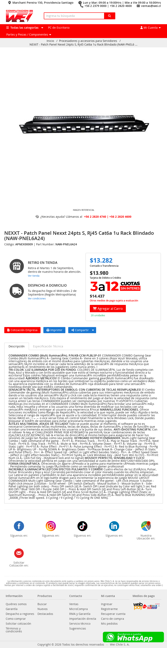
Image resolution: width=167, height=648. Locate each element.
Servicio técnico (79, 623)
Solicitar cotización (18, 623)
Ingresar (106, 604)
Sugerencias (77, 628)
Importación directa (82, 618)
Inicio (50, 41)
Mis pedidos (109, 623)
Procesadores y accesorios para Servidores (88, 41)
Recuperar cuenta (113, 613)
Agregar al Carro (110, 308)
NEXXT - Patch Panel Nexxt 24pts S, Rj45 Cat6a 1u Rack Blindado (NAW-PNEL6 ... (83, 44)
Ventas (73, 604)
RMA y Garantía (79, 613)
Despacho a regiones (20, 613)
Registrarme (109, 609)
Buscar (42, 604)
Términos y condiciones (14, 630)
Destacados (45, 613)
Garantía (12, 609)
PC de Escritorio (58, 27)
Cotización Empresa (24, 330)
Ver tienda (34, 275)
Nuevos (42, 609)
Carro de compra (112, 618)
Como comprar (16, 618)
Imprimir (56, 330)
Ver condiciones (37, 298)
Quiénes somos (16, 604)
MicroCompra (78, 609)
